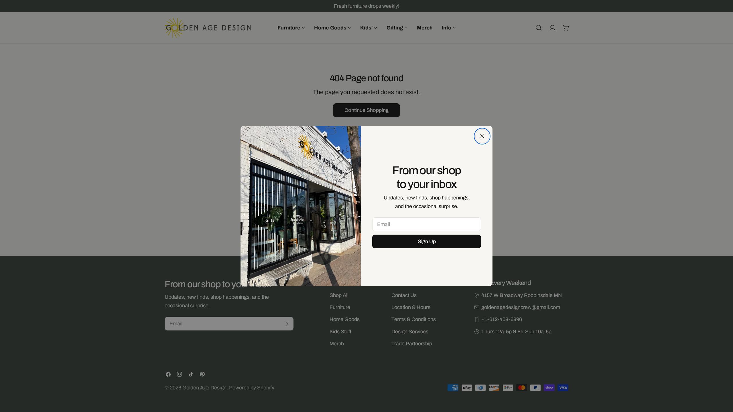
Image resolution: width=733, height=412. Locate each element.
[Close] (482, 136)
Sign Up (427, 241)
